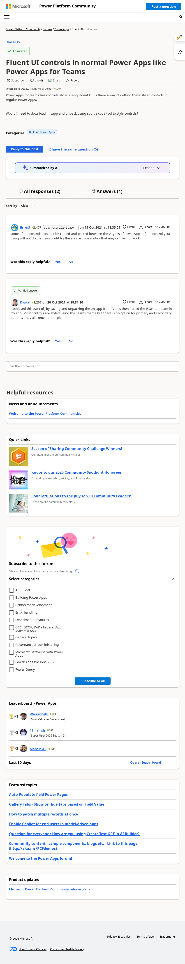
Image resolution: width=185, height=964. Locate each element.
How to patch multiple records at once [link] (43, 814)
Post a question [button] (163, 6)
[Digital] (14, 302)
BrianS (25, 227)
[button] (163, 7)
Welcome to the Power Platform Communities (45, 413)
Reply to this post (24, 149)
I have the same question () (73, 149)
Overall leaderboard (145, 762)
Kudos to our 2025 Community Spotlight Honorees (76, 472)
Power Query (25, 670)
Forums (47, 29)
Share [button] (56, 80)
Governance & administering (37, 645)
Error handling (26, 612)
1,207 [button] (58, 88)
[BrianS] (14, 227)
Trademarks (168, 936)
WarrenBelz (39, 714)
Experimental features (32, 620)
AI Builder (22, 590)
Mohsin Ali (38, 749)
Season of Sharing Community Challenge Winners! (76, 449)
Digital (48, 88)
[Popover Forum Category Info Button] (77, 571)
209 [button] (51, 730)
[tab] (40, 193)
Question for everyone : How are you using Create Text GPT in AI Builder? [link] (74, 833)
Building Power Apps (42, 132)
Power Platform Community (67, 6)
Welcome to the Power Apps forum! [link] (40, 858)
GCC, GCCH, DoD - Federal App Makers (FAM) (38, 629)
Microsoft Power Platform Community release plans (49, 889)
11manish (37, 730)
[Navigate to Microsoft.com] (18, 6)
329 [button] (54, 714)
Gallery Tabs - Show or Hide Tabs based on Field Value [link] (56, 804)
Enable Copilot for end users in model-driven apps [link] (53, 823)
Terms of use (145, 936)
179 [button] (53, 748)
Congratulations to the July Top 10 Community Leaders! (81, 496)
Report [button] (74, 80)
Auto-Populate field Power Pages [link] (38, 794)
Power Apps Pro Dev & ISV (34, 662)
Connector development (33, 605)
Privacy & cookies (119, 936)
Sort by (11, 206)
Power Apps (61, 29)
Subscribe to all (93, 681)
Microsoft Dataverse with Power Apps (39, 653)
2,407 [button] (37, 227)
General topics (26, 637)
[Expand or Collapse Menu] (6, 17)
